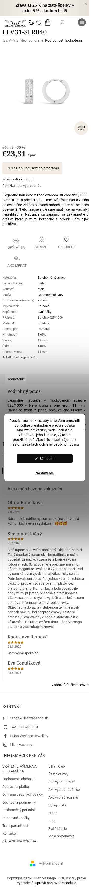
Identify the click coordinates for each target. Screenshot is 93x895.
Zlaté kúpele (57, 829)
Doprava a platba (15, 787)
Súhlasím (47, 459)
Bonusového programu (41, 168)
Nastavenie (45, 473)
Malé (41, 289)
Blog (51, 821)
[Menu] (82, 22)
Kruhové (43, 306)
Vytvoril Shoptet (51, 863)
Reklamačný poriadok (19, 810)
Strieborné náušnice (52, 277)
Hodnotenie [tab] (16, 379)
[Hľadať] (62, 22)
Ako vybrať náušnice (64, 790)
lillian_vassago (21, 744)
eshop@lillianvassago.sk (29, 718)
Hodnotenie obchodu (18, 779)
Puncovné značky (16, 818)
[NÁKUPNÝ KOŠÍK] (48, 22)
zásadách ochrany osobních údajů (50, 444)
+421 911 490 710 (24, 727)
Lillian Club (56, 766)
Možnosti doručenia (18, 179)
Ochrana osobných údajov (22, 794)
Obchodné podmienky (19, 802)
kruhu (15, 200)
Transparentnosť (15, 826)
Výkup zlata (57, 805)
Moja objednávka (61, 836)
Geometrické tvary (50, 295)
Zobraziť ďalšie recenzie (70, 685)
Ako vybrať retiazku (63, 797)
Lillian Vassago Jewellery (29, 736)
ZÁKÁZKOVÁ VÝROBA (19, 841)
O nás (52, 813)
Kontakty (9, 833)
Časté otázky (58, 774)
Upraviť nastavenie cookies (55, 883)
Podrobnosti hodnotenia (64, 40)
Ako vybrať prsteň (62, 782)
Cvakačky (44, 312)
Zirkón (42, 300)
